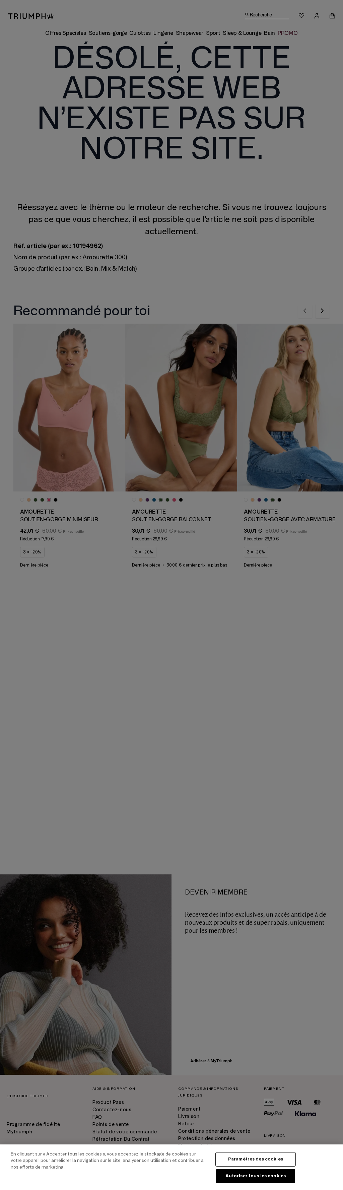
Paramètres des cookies (255, 1159)
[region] (171, 1167)
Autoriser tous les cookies (255, 1176)
